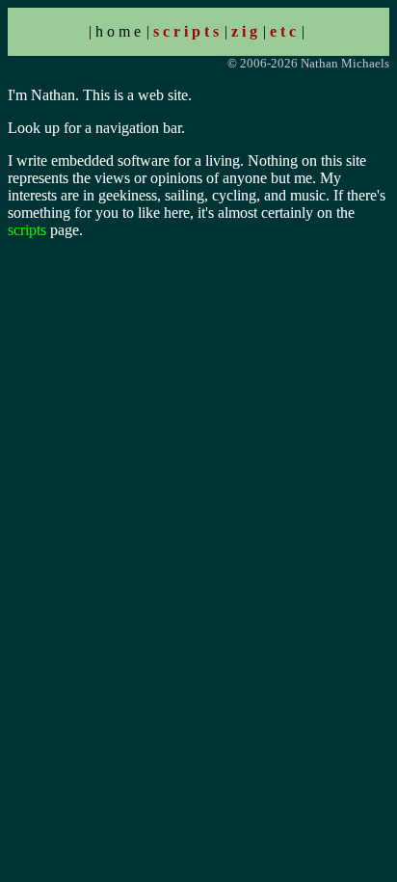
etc (285, 31)
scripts (188, 31)
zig (246, 31)
